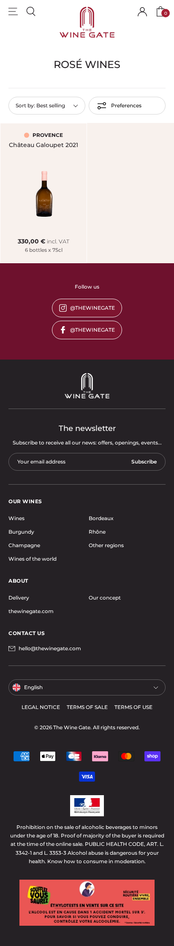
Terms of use (133, 707)
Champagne (24, 545)
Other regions (106, 545)
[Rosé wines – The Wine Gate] (87, 22)
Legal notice (41, 707)
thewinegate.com (31, 611)
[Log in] (142, 11)
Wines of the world (32, 559)
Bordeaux (101, 518)
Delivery (18, 597)
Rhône (97, 532)
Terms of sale (87, 707)
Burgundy (21, 532)
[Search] (30, 11)
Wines (16, 518)
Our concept (105, 597)
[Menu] (13, 11)
